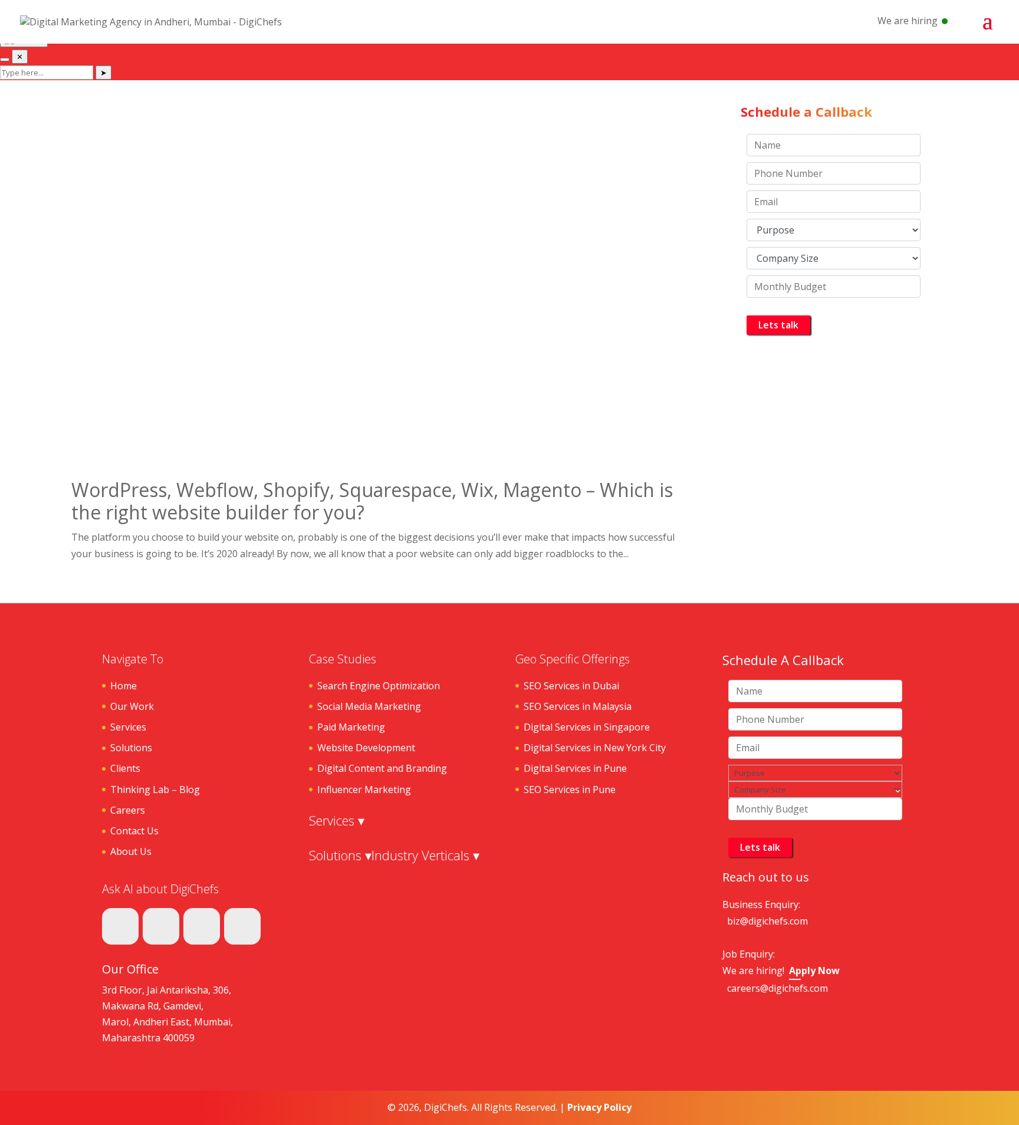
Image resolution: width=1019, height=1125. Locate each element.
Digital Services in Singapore (587, 727)
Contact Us (134, 830)
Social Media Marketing (369, 706)
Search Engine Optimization (378, 685)
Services (128, 727)
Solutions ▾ (340, 855)
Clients (125, 768)
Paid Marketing (351, 727)
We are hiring (907, 20)
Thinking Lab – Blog (155, 789)
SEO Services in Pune (570, 789)
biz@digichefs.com (767, 921)
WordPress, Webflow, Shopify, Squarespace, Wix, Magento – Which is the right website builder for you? (372, 501)
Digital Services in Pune (575, 768)
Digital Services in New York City (595, 747)
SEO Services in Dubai (571, 685)
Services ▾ (336, 820)
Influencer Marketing (364, 789)
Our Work (132, 706)
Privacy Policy (599, 1107)
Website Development (366, 747)
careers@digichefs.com (777, 988)
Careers (127, 810)
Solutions (131, 747)
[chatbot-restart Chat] (4, 59)
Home (123, 685)
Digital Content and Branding (382, 768)
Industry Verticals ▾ (425, 855)
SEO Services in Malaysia (578, 706)
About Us (131, 851)
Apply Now (814, 970)
